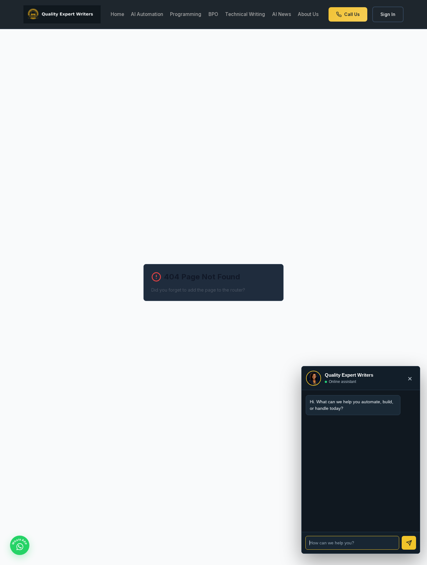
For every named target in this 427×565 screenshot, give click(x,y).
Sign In (387, 14)
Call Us (352, 14)
